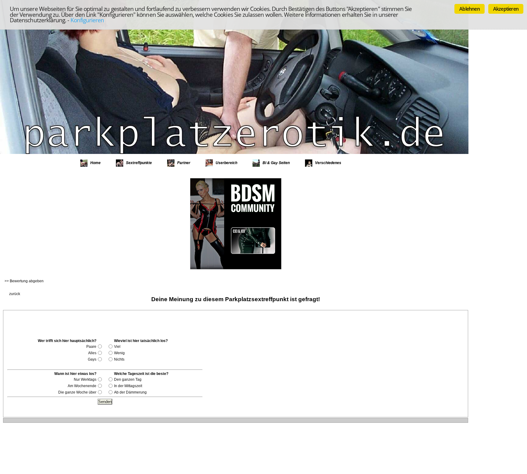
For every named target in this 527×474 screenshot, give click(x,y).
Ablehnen (469, 8)
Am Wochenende (82, 386)
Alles (92, 353)
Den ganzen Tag (128, 379)
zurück (14, 294)
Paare (91, 346)
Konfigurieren (87, 20)
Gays (92, 359)
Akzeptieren (505, 8)
